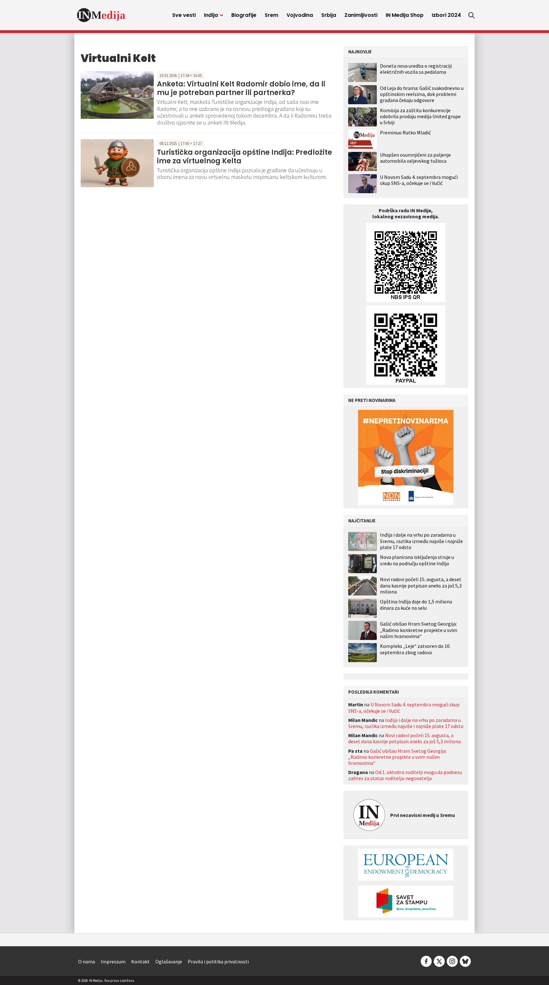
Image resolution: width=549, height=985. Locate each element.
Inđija (211, 15)
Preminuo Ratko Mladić (405, 132)
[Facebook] (426, 961)
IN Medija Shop (405, 15)
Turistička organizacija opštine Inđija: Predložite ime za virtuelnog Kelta (244, 156)
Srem (271, 15)
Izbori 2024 (446, 15)
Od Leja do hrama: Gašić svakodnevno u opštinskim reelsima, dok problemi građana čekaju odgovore (422, 94)
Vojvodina (300, 15)
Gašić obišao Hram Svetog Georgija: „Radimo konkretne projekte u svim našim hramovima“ (418, 630)
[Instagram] (452, 961)
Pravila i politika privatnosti (218, 961)
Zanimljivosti (360, 15)
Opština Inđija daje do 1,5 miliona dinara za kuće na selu (416, 605)
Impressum (113, 961)
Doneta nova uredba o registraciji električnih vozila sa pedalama (416, 69)
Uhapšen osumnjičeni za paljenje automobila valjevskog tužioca (415, 158)
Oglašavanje (168, 961)
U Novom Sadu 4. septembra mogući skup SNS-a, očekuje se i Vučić (419, 180)
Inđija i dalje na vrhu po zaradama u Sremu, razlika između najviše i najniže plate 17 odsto (421, 541)
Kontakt (140, 961)
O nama (86, 961)
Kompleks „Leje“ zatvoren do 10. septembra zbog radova (415, 649)
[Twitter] (439, 961)
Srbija (328, 15)
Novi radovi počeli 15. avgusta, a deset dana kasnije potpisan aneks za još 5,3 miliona (421, 585)
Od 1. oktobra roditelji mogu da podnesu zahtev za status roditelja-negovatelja (405, 775)
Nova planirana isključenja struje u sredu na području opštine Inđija (417, 560)
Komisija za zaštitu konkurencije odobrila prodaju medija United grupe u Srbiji (420, 116)
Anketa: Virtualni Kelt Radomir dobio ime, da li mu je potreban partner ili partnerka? (241, 88)
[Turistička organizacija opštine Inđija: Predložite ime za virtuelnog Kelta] (117, 163)
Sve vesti (184, 15)
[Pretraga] (471, 15)
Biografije (243, 15)
